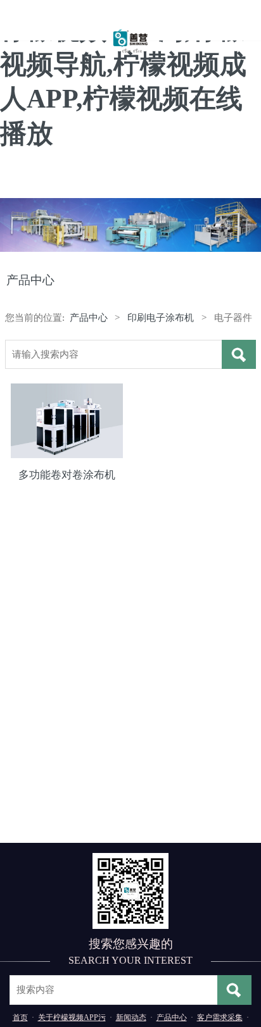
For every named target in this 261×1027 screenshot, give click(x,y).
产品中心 (89, 317)
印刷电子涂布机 (160, 317)
